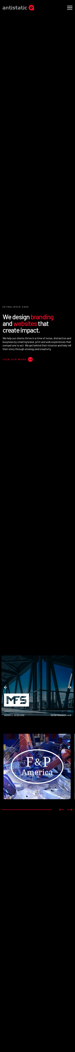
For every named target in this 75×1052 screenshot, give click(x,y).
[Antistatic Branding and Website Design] (18, 7)
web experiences (56, 341)
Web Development (21, 984)
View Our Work (14, 359)
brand (30, 341)
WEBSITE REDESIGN (14, 715)
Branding (14, 870)
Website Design (18, 926)
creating (22, 341)
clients (20, 338)
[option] (37, 767)
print (38, 341)
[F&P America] (37, 766)
